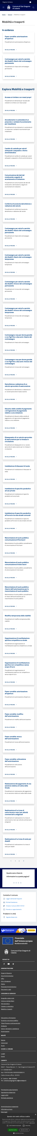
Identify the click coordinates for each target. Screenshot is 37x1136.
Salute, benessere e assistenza (10, 1029)
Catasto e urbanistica (7, 1006)
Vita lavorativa (5, 1004)
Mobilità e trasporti (6, 1009)
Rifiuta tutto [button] (24, 1130)
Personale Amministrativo (8, 987)
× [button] (35, 1114)
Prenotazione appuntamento (9, 1090)
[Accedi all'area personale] (30, 2)
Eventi (3, 1056)
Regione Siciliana (8, 2)
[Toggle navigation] (3, 7)
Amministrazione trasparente (9, 1107)
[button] (18, 1133)
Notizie (3, 1040)
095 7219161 (13, 1079)
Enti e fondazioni (6, 981)
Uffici (2, 979)
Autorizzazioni (5, 1031)
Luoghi (3, 1054)
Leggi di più (32, 1122)
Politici (3, 984)
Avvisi (3, 1046)
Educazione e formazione (8, 1018)
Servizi (10, 15)
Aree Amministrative (7, 976)
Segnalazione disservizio (8, 1092)
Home (4, 15)
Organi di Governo (6, 973)
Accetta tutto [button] (13, 1130)
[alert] (18, 1124)
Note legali (4, 1112)
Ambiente (4, 1026)
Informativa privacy (6, 1109)
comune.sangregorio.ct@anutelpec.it (15, 1081)
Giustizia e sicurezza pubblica (9, 1021)
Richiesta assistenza (7, 1098)
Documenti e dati (6, 989)
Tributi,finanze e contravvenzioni (10, 1023)
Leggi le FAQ (4, 1095)
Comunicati (4, 1043)
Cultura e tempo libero (7, 1001)
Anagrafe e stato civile (7, 998)
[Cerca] (33, 7)
